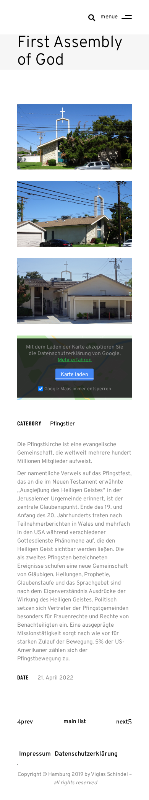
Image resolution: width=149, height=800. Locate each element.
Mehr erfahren (75, 360)
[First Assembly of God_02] (74, 214)
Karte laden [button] (74, 374)
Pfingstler (62, 424)
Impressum (35, 754)
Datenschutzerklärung (86, 754)
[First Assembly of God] (74, 137)
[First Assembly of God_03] (74, 291)
